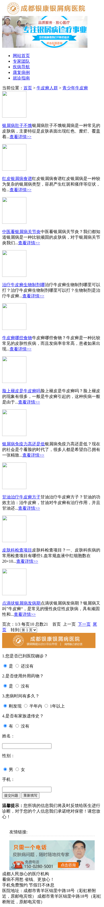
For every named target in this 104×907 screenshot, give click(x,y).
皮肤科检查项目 (17, 550)
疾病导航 (21, 67)
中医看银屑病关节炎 (21, 231)
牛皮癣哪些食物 (17, 337)
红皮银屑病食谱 (17, 178)
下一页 (84, 624)
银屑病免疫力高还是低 (23, 444)
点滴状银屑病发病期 (21, 603)
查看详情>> (20, 136)
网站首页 (21, 55)
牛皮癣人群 (47, 88)
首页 (27, 88)
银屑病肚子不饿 (17, 125)
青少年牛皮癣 (75, 88)
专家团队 (21, 61)
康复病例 (21, 72)
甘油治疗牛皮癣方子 (21, 497)
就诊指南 (21, 78)
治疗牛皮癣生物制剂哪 (23, 284)
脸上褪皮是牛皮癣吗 (21, 391)
